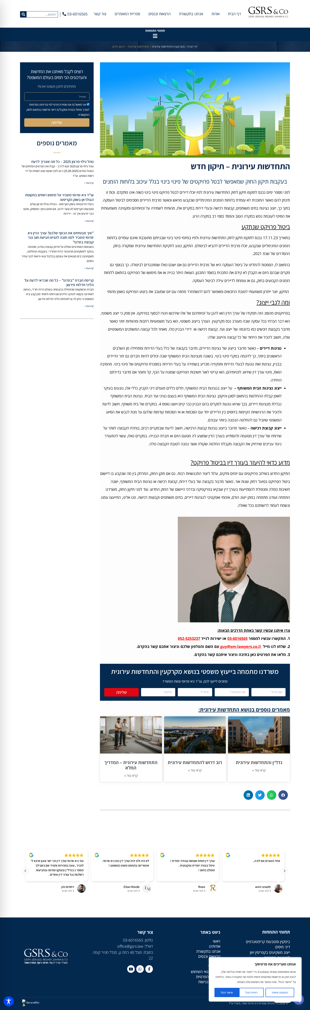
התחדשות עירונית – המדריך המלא (131, 765)
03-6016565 (237, 638)
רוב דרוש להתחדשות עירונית (195, 762)
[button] (155, 36)
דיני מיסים (282, 946)
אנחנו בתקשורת (191, 13)
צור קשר (100, 13)
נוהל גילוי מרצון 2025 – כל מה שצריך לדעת (62, 161)
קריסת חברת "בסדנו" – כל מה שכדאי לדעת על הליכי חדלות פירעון (59, 282)
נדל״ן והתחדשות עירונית (259, 762)
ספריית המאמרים (127, 13)
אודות (216, 13)
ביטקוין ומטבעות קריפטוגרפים (268, 941)
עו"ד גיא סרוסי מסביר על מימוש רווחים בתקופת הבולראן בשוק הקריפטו (59, 197)
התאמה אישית (280, 992)
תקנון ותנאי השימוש (205, 971)
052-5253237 (189, 638)
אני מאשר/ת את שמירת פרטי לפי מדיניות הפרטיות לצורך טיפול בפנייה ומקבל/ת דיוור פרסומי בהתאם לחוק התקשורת (58, 109)
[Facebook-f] (149, 969)
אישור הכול (227, 992)
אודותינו (214, 946)
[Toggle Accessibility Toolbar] (8, 1001)
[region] (255, 979)
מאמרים (214, 961)
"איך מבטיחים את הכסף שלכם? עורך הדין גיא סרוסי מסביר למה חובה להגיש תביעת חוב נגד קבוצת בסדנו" (61, 237)
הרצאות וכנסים (159, 13)
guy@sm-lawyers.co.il (240, 646)
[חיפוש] (23, 14)
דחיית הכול (251, 992)
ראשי (216, 941)
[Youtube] (131, 969)
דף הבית (234, 13)
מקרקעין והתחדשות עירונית (168, 46)
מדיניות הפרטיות (208, 976)
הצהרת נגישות (209, 981)
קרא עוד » (259, 770)
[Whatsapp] (140, 969)
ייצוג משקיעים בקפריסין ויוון (270, 952)
